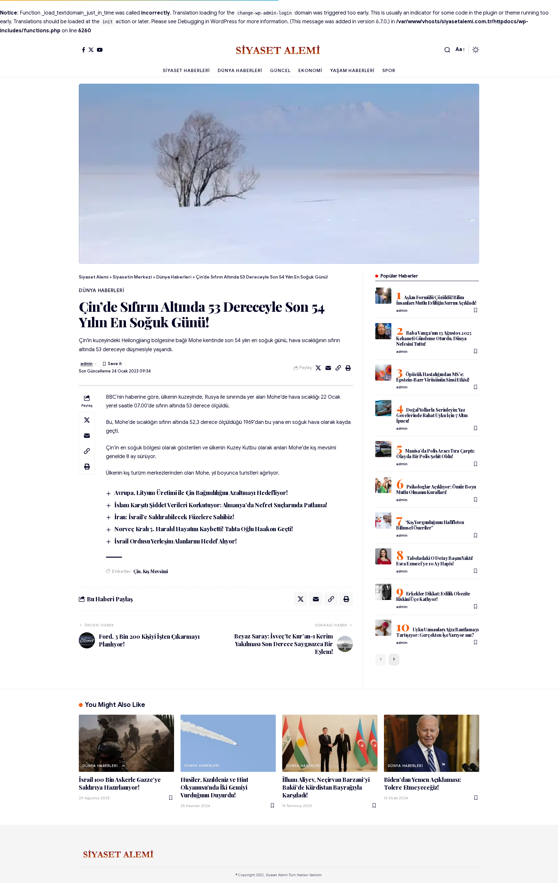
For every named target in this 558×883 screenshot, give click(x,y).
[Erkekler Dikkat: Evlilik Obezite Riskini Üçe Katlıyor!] (383, 592)
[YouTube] (99, 49)
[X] (91, 49)
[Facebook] (83, 49)
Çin (136, 571)
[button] (447, 50)
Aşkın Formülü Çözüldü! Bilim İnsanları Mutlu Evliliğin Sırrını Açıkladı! (436, 300)
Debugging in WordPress (207, 21)
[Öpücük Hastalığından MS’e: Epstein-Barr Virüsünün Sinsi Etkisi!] (383, 372)
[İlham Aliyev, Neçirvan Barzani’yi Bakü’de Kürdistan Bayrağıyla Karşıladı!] (329, 743)
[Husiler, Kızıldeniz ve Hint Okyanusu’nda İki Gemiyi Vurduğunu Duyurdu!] (228, 743)
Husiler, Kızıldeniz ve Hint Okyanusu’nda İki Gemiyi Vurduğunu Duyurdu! (214, 787)
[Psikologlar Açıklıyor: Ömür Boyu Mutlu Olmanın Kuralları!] (383, 485)
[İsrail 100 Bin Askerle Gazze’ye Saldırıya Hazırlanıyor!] (126, 743)
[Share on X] (318, 368)
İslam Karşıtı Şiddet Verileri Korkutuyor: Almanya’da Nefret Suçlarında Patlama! (220, 505)
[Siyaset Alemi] (279, 49)
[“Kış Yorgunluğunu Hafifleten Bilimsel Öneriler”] (383, 520)
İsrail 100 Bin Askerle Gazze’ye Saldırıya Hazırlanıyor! (120, 783)
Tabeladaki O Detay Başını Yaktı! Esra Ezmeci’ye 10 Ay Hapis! (434, 561)
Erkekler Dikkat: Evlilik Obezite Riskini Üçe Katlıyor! (433, 596)
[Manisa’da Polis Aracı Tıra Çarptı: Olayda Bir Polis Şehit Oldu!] (383, 449)
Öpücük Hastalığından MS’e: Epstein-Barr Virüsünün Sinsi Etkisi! (432, 377)
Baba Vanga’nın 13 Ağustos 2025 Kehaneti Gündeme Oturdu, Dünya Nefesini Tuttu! (433, 338)
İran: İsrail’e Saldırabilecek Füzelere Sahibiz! (174, 517)
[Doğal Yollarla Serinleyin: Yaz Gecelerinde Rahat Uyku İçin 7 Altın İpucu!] (383, 408)
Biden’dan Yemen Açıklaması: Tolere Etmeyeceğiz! (422, 783)
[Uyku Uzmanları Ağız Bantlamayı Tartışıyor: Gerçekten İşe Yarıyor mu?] (383, 628)
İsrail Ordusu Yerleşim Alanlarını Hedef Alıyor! (175, 541)
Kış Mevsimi (155, 571)
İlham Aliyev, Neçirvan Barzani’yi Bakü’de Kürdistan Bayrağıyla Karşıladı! (325, 787)
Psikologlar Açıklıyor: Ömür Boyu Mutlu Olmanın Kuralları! (436, 489)
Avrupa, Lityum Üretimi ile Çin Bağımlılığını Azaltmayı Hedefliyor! (201, 493)
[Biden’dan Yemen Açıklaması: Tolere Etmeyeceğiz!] (431, 743)
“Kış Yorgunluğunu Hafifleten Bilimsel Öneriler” (430, 525)
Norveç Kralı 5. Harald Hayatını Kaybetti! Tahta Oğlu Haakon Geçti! (203, 529)
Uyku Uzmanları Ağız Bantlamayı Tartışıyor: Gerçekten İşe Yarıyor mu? (437, 632)
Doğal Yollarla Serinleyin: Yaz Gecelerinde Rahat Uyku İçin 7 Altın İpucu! (432, 415)
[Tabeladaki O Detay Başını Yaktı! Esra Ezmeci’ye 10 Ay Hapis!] (383, 556)
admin (86, 363)
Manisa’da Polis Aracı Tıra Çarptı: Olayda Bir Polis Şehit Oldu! (435, 453)
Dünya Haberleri (101, 290)
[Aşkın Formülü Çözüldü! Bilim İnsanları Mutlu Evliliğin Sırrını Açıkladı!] (383, 296)
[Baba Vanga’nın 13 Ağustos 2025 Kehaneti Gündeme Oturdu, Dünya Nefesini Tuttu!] (383, 331)
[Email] (328, 368)
